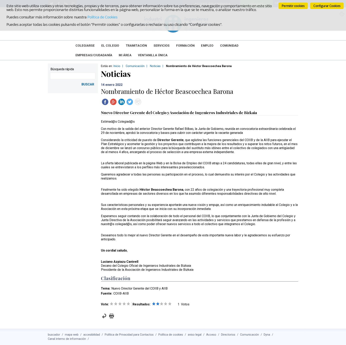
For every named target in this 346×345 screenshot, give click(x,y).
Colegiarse (85, 45)
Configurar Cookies (326, 6)
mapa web (71, 334)
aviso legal (194, 334)
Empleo (207, 45)
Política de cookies (170, 334)
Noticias (155, 66)
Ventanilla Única (153, 55)
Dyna (267, 334)
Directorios (228, 334)
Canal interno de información (67, 339)
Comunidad (229, 45)
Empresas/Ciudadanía (94, 55)
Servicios (162, 45)
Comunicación (135, 66)
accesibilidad (91, 334)
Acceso (211, 334)
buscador (54, 334)
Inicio (116, 66)
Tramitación (136, 45)
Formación (185, 45)
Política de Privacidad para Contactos (129, 334)
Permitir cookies (293, 6)
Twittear (130, 102)
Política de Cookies (102, 16)
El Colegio (110, 45)
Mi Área (125, 55)
